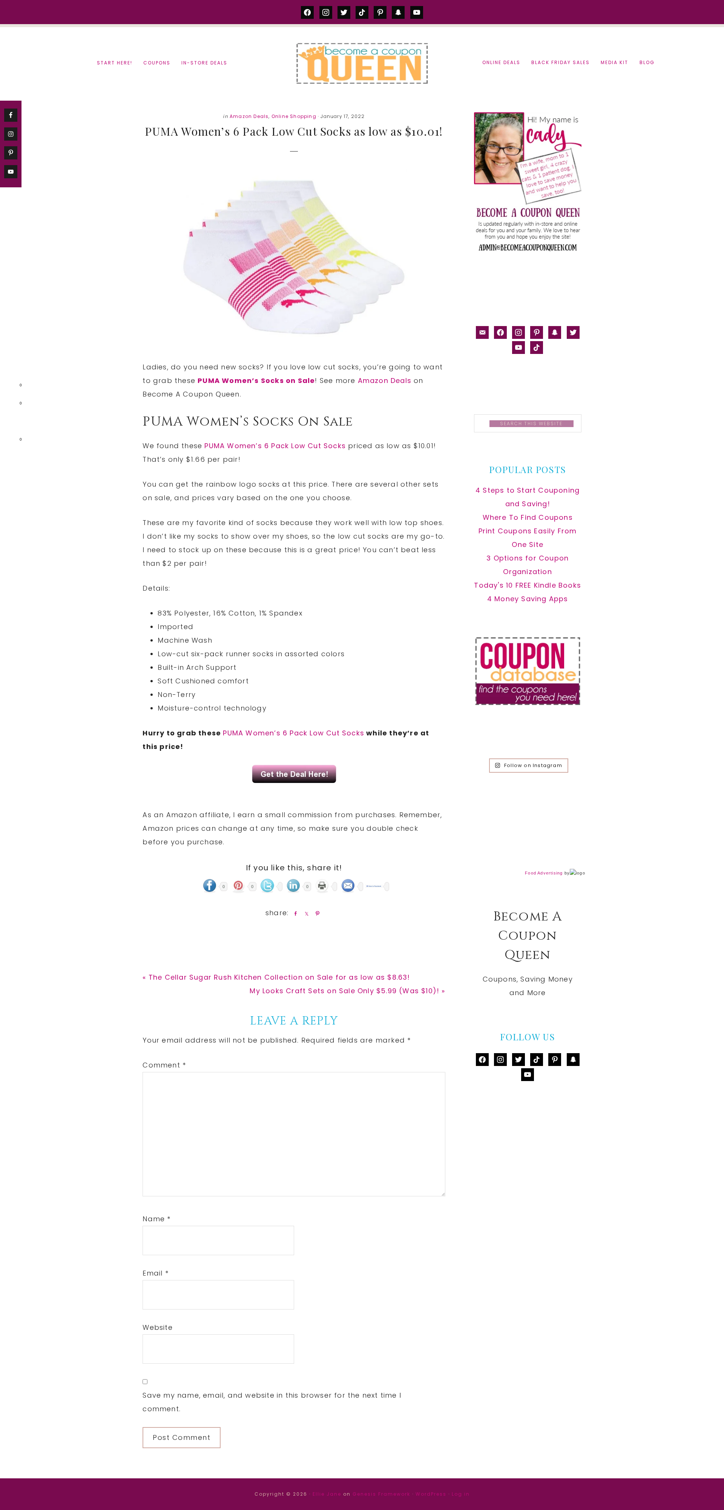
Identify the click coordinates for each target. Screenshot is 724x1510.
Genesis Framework (381, 1494)
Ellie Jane (327, 1494)
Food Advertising (544, 873)
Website (157, 1327)
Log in (461, 1494)
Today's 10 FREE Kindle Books (527, 585)
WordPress (431, 1494)
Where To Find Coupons (528, 517)
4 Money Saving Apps (527, 598)
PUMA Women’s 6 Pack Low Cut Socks (275, 445)
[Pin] (316, 913)
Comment (164, 1065)
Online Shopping (294, 116)
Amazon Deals (249, 116)
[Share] (294, 913)
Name (156, 1219)
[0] (9, 387)
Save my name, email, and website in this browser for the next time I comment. (272, 1402)
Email (155, 1273)
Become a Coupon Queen (362, 63)
